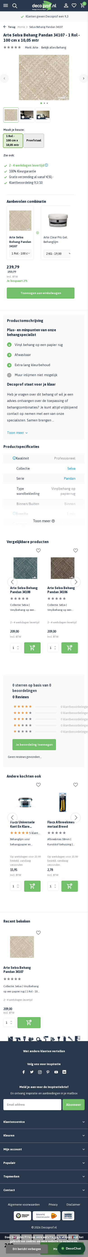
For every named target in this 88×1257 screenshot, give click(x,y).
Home (21, 27)
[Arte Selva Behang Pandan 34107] (22, 947)
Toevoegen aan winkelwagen (41, 293)
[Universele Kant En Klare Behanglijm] (25, 802)
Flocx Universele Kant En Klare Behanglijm (22, 824)
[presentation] (4, 78)
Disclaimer (73, 1204)
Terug (11, 27)
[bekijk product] (32, 647)
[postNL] (46, 1215)
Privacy (53, 1204)
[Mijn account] (66, 5)
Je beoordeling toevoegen (34, 744)
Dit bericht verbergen (27, 1249)
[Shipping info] (47, 165)
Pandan (69, 478)
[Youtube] (56, 1072)
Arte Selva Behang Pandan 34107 (17, 970)
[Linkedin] (64, 1072)
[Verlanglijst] (74, 5)
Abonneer (73, 1105)
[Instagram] (40, 1072)
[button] (41, 103)
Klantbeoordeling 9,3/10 (25, 182)
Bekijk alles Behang (53, 47)
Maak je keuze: (13, 129)
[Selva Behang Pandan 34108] (25, 568)
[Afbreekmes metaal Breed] (62, 802)
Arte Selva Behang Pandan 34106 (61, 590)
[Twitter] (32, 1072)
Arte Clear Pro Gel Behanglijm (55, 240)
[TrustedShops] (22, 1215)
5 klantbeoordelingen (35, 833)
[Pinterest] (48, 1072)
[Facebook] (23, 1072)
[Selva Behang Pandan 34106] (62, 568)
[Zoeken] (14, 5)
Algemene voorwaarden (24, 1204)
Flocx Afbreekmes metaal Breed (60, 824)
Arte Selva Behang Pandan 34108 (24, 590)
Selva (71, 468)
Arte (35, 47)
